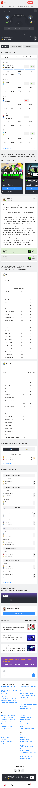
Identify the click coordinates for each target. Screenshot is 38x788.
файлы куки (10, 778)
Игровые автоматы (26, 708)
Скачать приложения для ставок (9, 690)
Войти (30, 2)
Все (35, 160)
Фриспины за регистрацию (28, 704)
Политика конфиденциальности (26, 745)
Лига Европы (24, 722)
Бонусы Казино (24, 700)
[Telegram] (19, 770)
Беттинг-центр (10, 6)
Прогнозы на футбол (7, 717)
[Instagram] (15, 770)
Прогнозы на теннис (7, 724)
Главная (3, 6)
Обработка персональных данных (28, 753)
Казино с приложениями (27, 695)
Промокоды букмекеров (9, 702)
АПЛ (21, 726)
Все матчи (23, 715)
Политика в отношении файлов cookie (27, 749)
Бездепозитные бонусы (8, 698)
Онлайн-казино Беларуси (28, 686)
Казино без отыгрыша (27, 693)
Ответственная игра (26, 756)
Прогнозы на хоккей (7, 722)
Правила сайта (24, 739)
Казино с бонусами (26, 689)
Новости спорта (6, 735)
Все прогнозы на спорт (8, 715)
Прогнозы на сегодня (8, 719)
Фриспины (23, 702)
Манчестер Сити (8, 37)
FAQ (2, 744)
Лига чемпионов (20, 6)
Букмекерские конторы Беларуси (8, 687)
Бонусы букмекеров (7, 694)
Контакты (23, 737)
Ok (32, 777)
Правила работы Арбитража (25, 759)
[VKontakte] (22, 770)
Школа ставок (5, 737)
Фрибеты (4, 696)
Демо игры (23, 706)
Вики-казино (24, 697)
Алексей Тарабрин (13, 608)
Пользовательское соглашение (26, 742)
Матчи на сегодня (25, 717)
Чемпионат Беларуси (26, 724)
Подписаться (19, 613)
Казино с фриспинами (27, 691)
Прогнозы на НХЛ (6, 728)
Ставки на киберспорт (27, 728)
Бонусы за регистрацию (8, 700)
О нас (21, 735)
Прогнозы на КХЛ (6, 726)
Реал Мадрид (7, 39)
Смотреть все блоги (30, 620)
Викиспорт (4, 739)
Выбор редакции (6, 741)
